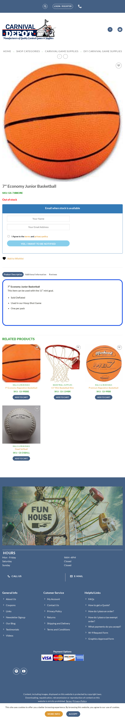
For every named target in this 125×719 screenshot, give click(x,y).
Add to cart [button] (21, 397)
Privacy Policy (79, 701)
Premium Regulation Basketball (103, 387)
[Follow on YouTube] (23, 671)
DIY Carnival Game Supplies (103, 51)
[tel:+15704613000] (80, 6)
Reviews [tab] (53, 274)
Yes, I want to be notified (38, 243)
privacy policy (41, 236)
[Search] (45, 6)
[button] (110, 29)
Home (7, 51)
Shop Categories (28, 51)
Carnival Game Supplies (61, 51)
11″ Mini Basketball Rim (62, 387)
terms (27, 236)
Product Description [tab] (13, 274)
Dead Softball (21, 449)
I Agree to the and (29, 236)
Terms (69, 701)
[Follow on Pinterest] (16, 671)
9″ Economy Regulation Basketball (21, 387)
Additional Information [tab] (35, 274)
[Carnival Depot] (29, 29)
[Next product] (59, 56)
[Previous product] (65, 56)
